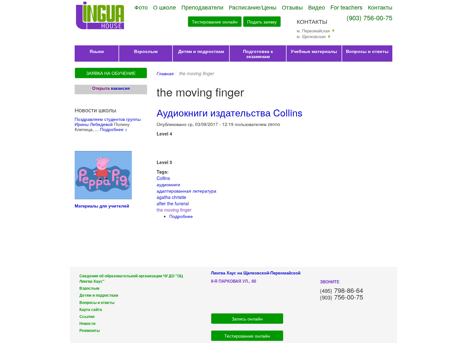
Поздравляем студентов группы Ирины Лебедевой (108, 121)
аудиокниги (168, 184)
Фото (141, 7)
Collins (163, 178)
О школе (164, 7)
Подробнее (181, 216)
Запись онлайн (247, 318)
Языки (97, 51)
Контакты (380, 7)
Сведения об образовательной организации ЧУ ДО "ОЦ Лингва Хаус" (131, 278)
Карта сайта (90, 309)
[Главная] (100, 16)
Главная (165, 73)
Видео (316, 7)
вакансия (120, 88)
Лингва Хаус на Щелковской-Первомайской (256, 273)
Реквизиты (89, 330)
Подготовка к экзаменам (258, 53)
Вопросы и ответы (367, 51)
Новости (87, 323)
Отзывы (292, 7)
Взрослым (146, 51)
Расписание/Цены (252, 7)
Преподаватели (202, 7)
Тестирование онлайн (215, 21)
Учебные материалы (314, 51)
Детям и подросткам (201, 51)
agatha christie (171, 197)
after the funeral (173, 203)
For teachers (346, 7)
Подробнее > (113, 129)
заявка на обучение (111, 73)
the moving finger (174, 210)
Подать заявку (262, 21)
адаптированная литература (186, 191)
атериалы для (93, 206)
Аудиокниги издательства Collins (229, 112)
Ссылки (86, 316)
